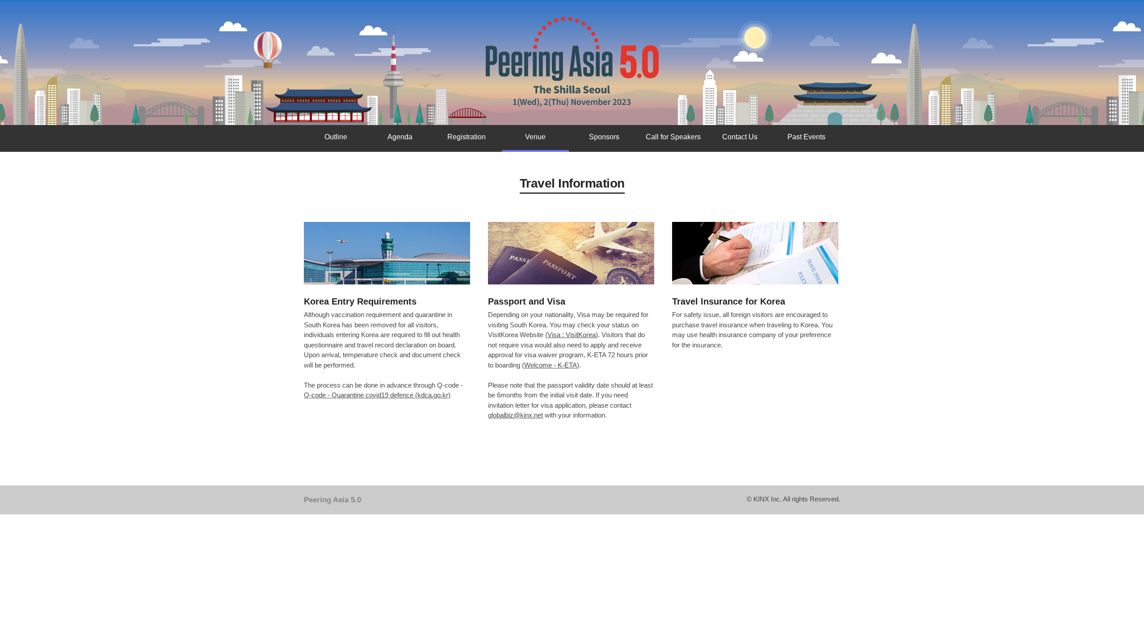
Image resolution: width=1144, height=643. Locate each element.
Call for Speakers (673, 137)
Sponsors (604, 137)
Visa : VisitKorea (571, 334)
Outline (335, 137)
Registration (466, 137)
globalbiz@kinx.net (515, 415)
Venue (535, 137)
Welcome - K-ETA (550, 365)
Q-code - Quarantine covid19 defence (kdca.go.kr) (377, 395)
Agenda (399, 137)
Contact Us (739, 137)
